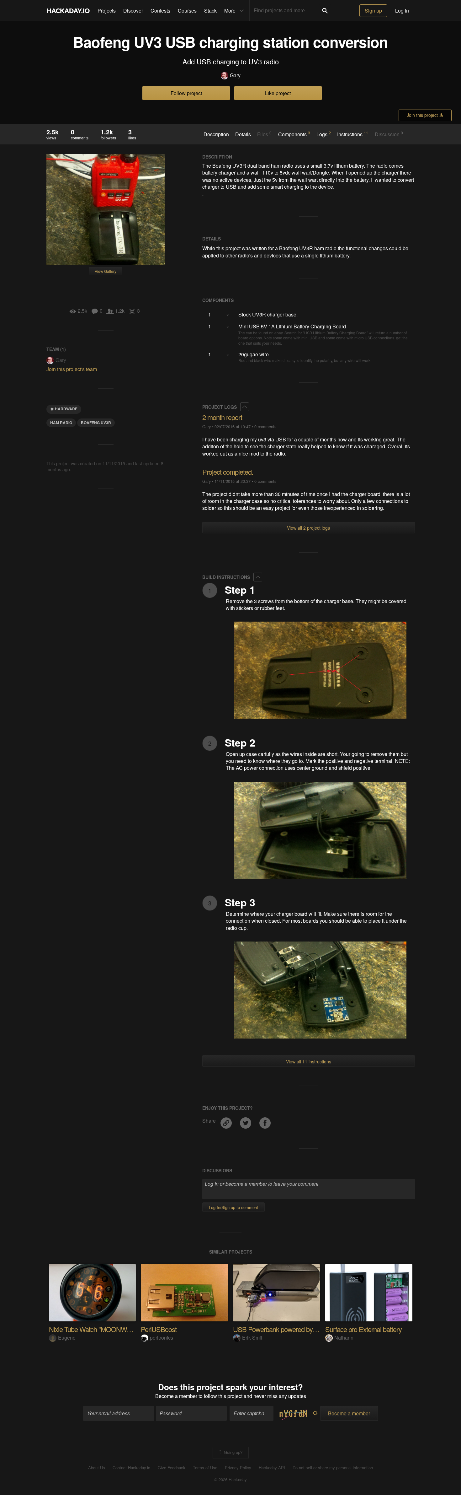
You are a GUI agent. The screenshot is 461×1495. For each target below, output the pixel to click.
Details (243, 134)
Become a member (176, 1396)
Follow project (186, 93)
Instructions (352, 134)
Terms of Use (205, 1468)
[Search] (325, 10)
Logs (323, 134)
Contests (160, 10)
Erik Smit (252, 1337)
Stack (210, 10)
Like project (278, 93)
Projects (107, 10)
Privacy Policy (238, 1468)
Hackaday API (272, 1468)
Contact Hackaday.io (131, 1468)
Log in (402, 10)
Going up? (232, 1452)
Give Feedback (171, 1468)
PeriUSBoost (159, 1329)
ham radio (61, 422)
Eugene (67, 1337)
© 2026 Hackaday (230, 1479)
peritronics (161, 1337)
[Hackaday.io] (68, 10)
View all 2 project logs (308, 528)
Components (294, 134)
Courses (187, 10)
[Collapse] (244, 406)
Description (216, 134)
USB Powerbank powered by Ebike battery (291, 1329)
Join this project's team (71, 369)
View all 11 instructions (308, 1061)
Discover (133, 10)
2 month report (222, 417)
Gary (235, 75)
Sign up (373, 10)
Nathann (343, 1337)
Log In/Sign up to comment (233, 1207)
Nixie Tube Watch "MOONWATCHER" (102, 1329)
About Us (96, 1468)
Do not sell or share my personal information (333, 1468)
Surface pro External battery (363, 1329)
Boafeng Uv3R (96, 422)
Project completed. (227, 472)
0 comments (265, 426)
